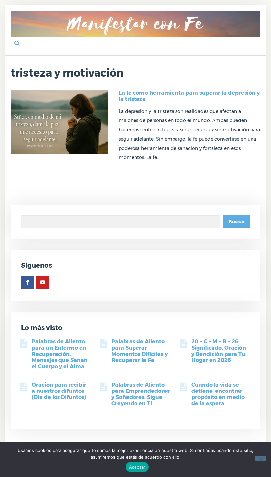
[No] (260, 458)
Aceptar (137, 467)
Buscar (237, 222)
